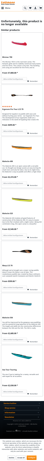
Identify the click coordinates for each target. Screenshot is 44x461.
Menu (7, 8)
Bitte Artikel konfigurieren (13, 79)
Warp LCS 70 (7, 265)
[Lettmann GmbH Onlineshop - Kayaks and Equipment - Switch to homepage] (8, 3)
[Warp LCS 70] (22, 251)
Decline (11, 458)
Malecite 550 (7, 318)
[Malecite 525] (22, 199)
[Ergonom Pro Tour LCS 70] (22, 95)
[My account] (35, 8)
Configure (31, 458)
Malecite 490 (7, 161)
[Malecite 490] (22, 147)
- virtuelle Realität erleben (30, 431)
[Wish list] (30, 8)
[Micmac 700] (22, 43)
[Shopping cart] (40, 8)
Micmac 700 (7, 57)
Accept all (21, 458)
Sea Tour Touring (9, 370)
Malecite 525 (7, 213)
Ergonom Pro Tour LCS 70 (12, 109)
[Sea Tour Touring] (22, 355)
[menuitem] (5, 8)
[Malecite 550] (22, 303)
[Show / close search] (25, 8)
